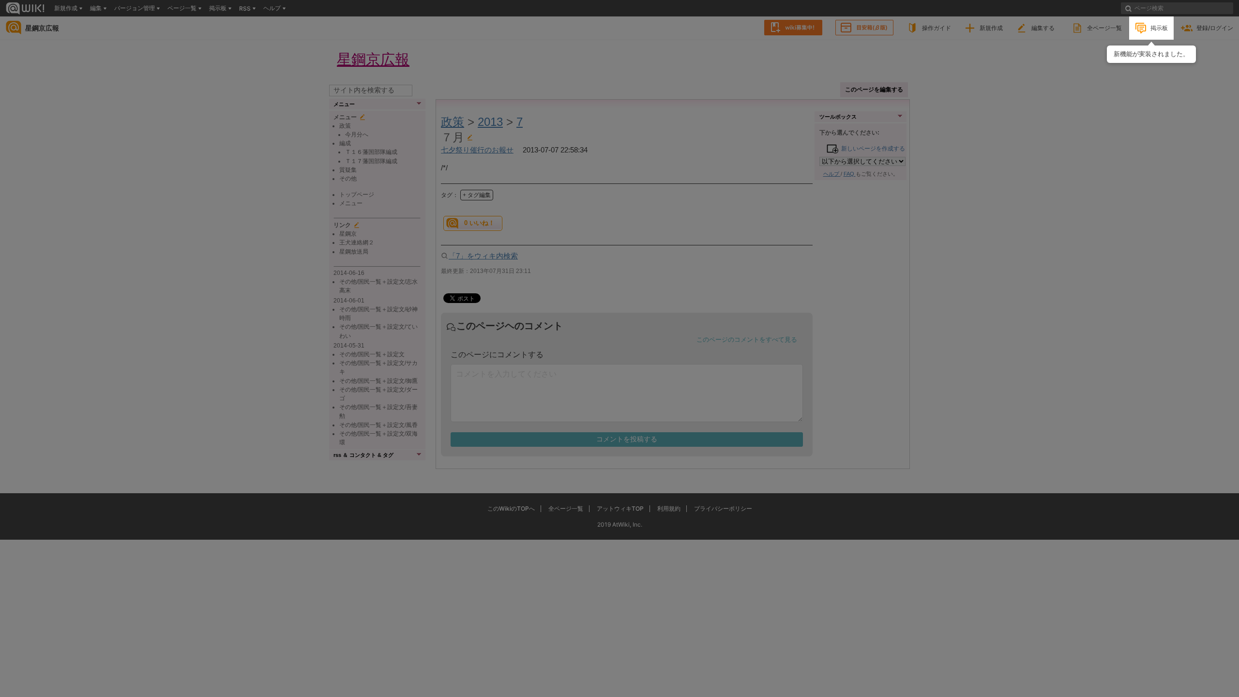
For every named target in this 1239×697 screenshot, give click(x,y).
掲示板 (1159, 27)
